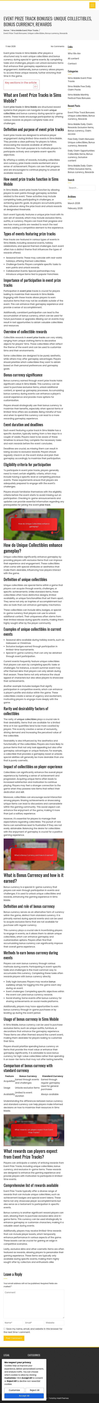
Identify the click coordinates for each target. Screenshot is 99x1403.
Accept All (24, 1395)
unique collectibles (27, 719)
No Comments (57, 46)
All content (73, 58)
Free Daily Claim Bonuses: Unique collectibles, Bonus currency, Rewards (81, 142)
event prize (25, 291)
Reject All (34, 1390)
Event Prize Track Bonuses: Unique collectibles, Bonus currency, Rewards (81, 115)
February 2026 (75, 208)
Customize (14, 1390)
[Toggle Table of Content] (34, 86)
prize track (15, 106)
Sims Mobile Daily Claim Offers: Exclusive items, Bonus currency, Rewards (81, 169)
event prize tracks (36, 337)
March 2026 (74, 203)
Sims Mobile (31, 106)
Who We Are (74, 53)
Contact (72, 63)
